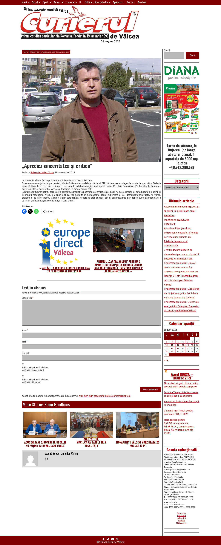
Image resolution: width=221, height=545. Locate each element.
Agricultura (118, 2)
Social (35, 2)
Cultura (57, 2)
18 (172, 348)
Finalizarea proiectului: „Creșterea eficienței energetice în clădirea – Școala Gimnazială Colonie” (181, 293)
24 (166, 351)
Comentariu (27, 297)
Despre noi (181, 513)
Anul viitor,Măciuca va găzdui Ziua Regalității (91, 442)
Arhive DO (181, 518)
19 (178, 348)
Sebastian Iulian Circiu (42, 172)
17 (166, 348)
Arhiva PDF (181, 515)
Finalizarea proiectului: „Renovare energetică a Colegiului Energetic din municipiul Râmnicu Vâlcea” (181, 306)
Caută (167, 50)
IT (80, 2)
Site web (25, 353)
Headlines (34, 52)
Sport (45, 2)
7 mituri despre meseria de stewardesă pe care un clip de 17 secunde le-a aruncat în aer (181, 254)
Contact (130, 2)
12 (178, 345)
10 (166, 345)
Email (25, 341)
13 (183, 345)
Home (25, 52)
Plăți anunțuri (181, 523)
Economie (70, 2)
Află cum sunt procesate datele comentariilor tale (104, 396)
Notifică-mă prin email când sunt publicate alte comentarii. (35, 369)
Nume (25, 330)
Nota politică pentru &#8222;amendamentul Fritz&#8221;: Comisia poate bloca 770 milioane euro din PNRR (179, 426)
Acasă (24, 2)
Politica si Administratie (96, 2)
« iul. (166, 360)
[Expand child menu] (29, 2)
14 (188, 345)
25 (172, 351)
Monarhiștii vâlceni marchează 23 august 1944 (137, 444)
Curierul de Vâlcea (114, 542)
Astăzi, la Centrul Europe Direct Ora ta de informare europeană (66, 269)
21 (188, 348)
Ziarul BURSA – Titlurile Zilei (182, 376)
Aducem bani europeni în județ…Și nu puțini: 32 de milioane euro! (45, 444)
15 (192, 345)
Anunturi (142, 2)
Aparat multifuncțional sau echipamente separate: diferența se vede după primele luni (181, 232)
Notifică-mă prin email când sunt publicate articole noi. (35, 381)
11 (172, 345)
